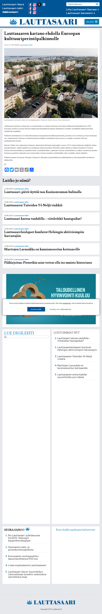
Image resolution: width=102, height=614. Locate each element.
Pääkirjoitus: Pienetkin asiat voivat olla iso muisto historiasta (48, 263)
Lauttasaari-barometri (79, 13)
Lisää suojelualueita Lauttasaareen (27, 565)
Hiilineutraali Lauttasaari (10, 11)
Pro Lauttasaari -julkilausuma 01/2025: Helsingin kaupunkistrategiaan (24, 538)
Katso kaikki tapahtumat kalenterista (75, 529)
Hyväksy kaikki (36, 309)
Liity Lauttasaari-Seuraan (81, 9)
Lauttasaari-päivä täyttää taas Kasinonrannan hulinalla (42, 192)
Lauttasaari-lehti (12, 8)
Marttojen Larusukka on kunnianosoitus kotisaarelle (42, 249)
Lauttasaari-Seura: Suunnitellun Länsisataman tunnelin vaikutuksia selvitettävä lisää (27, 574)
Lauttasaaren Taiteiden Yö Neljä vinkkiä (33, 205)
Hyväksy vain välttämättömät (60, 309)
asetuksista (67, 303)
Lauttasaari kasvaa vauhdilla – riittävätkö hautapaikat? (43, 219)
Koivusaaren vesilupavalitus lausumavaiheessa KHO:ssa (23, 557)
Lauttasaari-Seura (13, 4)
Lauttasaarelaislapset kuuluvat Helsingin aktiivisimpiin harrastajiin (44, 234)
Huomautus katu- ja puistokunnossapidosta (20, 548)
